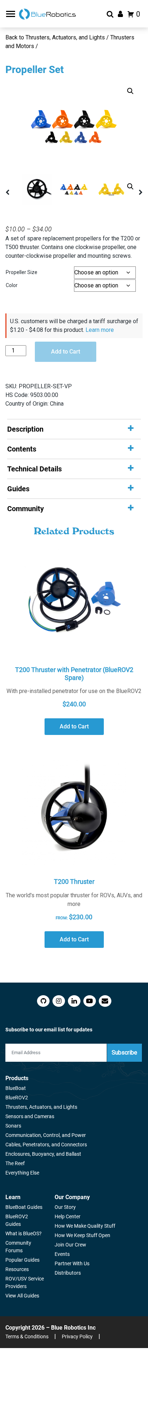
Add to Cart (65, 351)
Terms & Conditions (26, 1336)
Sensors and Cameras (29, 1116)
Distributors (68, 1273)
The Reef (15, 1163)
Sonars (13, 1126)
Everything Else (22, 1173)
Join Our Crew (70, 1245)
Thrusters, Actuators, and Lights (41, 1107)
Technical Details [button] (34, 469)
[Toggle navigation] (11, 14)
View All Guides (22, 1296)
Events (62, 1254)
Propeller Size (21, 272)
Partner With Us (72, 1263)
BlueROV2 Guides (16, 1220)
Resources (17, 1269)
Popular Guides (22, 1260)
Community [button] (25, 508)
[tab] (74, 429)
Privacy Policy (77, 1336)
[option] (74, 126)
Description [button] (25, 429)
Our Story (65, 1207)
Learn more (99, 329)
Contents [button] (21, 449)
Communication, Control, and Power (45, 1135)
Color (12, 285)
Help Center (67, 1216)
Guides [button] (18, 488)
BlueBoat (15, 1088)
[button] (130, 91)
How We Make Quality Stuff (85, 1226)
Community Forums (18, 1246)
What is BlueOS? (23, 1233)
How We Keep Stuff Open (82, 1235)
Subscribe (124, 1052)
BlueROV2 (16, 1097)
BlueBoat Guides (23, 1207)
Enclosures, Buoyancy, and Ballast (43, 1154)
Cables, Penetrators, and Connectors (46, 1144)
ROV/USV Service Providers (24, 1282)
